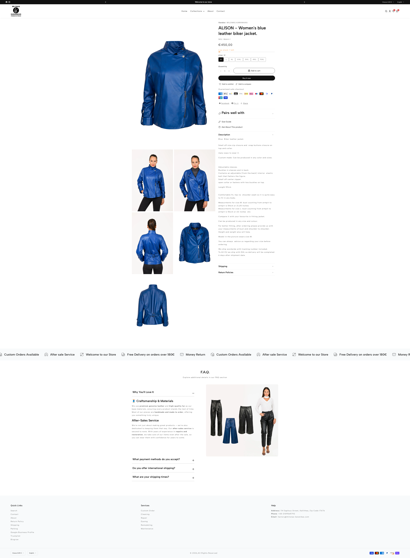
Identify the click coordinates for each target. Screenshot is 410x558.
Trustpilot (15, 536)
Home (184, 11)
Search (14, 511)
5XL (263, 60)
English (399, 2)
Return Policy (17, 521)
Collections (196, 11)
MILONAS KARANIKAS (237, 22)
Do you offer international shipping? (154, 468)
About (211, 11)
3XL (247, 60)
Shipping (15, 525)
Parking (14, 529)
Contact (221, 11)
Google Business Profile (22, 532)
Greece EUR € (387, 2)
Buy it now (247, 78)
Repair (144, 518)
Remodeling (146, 525)
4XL (255, 60)
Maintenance (147, 529)
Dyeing (144, 521)
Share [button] (245, 103)
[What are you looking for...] (386, 11)
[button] (246, 113)
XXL (240, 60)
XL (232, 60)
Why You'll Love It (143, 392)
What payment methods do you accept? (156, 459)
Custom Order (148, 511)
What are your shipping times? (151, 476)
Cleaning (145, 514)
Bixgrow (15, 539)
